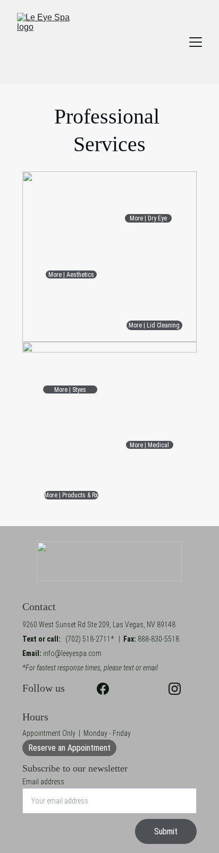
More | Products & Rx (71, 495)
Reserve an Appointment (69, 748)
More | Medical (149, 445)
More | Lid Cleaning (154, 325)
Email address (43, 781)
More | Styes (70, 389)
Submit (166, 831)
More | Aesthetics (71, 274)
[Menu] (195, 42)
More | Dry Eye (148, 218)
